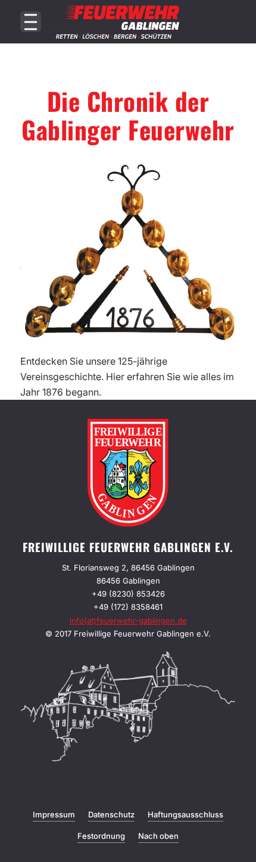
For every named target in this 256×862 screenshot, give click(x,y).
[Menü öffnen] (30, 21)
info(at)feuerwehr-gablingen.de (128, 620)
